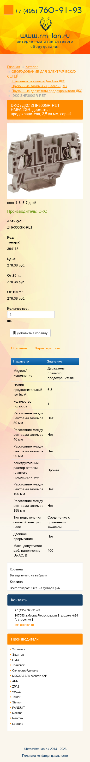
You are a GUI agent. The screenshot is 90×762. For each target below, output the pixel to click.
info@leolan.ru (24, 625)
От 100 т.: (15, 292)
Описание (19, 348)
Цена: (12, 259)
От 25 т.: (14, 275)
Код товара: (13, 240)
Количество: (18, 308)
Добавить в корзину (32, 333)
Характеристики (47, 348)
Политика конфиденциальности (45, 755)
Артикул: (15, 221)
